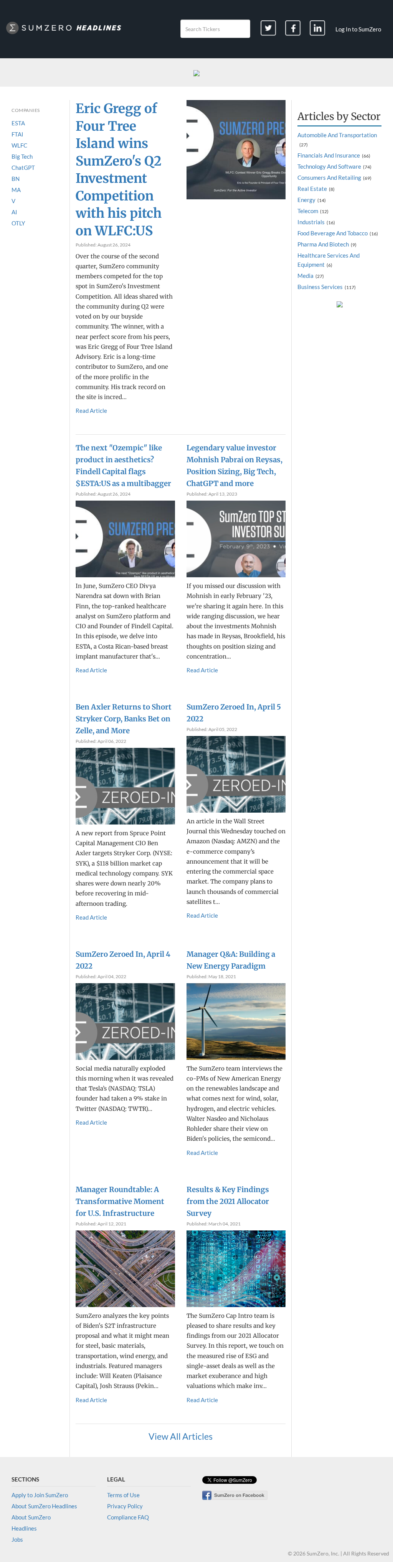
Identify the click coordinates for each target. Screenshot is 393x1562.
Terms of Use (123, 1494)
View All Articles (181, 1436)
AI (14, 212)
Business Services (320, 286)
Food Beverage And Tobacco (332, 233)
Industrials (311, 221)
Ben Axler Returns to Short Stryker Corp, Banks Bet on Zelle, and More (124, 719)
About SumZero (31, 1517)
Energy (306, 199)
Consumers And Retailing (329, 177)
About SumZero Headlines (44, 1506)
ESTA (18, 123)
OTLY (18, 223)
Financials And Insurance (328, 155)
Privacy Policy (125, 1506)
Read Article (91, 410)
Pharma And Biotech (323, 244)
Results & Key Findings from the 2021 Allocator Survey (228, 1201)
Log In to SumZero (358, 29)
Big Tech (22, 156)
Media (305, 275)
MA (16, 189)
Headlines (24, 1528)
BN (16, 178)
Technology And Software (329, 166)
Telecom (307, 210)
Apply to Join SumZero (40, 1494)
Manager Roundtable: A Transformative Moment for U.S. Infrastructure (120, 1201)
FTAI (17, 134)
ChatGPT (23, 167)
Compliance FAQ (128, 1517)
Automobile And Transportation (337, 134)
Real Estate (312, 188)
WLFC (19, 145)
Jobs (17, 1539)
